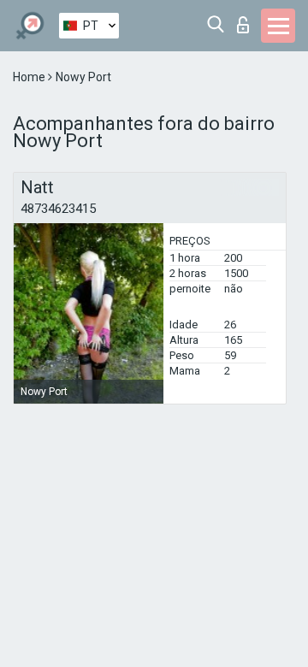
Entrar (247, 20)
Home (30, 77)
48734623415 (58, 208)
